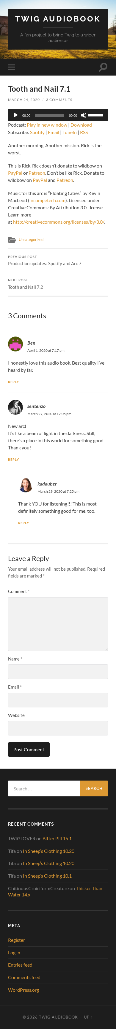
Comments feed (24, 977)
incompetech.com (47, 200)
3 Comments (59, 99)
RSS (84, 132)
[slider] (96, 114)
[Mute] (84, 115)
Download (81, 125)
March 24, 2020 (24, 99)
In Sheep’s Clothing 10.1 (47, 876)
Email (53, 132)
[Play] (16, 115)
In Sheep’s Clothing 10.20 (48, 851)
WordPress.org (23, 990)
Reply (13, 382)
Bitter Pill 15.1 (57, 838)
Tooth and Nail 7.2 (25, 284)
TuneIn (69, 132)
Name (15, 658)
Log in (14, 952)
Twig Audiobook (58, 18)
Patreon (37, 173)
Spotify (37, 132)
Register (16, 940)
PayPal (15, 173)
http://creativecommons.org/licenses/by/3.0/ (58, 222)
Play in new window (47, 125)
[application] (58, 115)
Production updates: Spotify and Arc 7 (44, 260)
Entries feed (20, 964)
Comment (19, 591)
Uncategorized (31, 239)
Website (16, 715)
